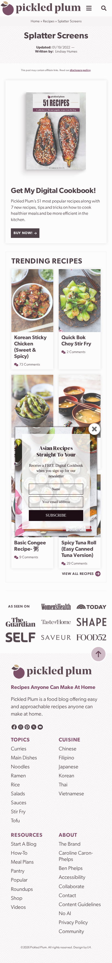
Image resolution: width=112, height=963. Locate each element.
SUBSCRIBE (56, 515)
